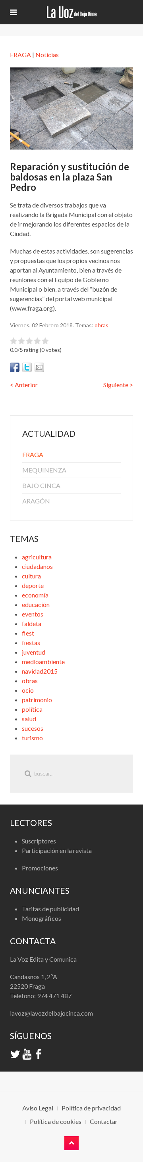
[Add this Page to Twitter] (27, 367)
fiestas (31, 642)
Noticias (47, 54)
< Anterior (24, 384)
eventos (32, 614)
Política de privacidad (91, 1108)
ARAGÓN (36, 501)
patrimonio (37, 699)
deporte (33, 585)
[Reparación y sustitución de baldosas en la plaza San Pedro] (71, 107)
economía (35, 595)
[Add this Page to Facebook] (14, 367)
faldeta (31, 623)
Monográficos (41, 918)
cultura (31, 576)
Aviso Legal (37, 1108)
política (32, 709)
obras (101, 325)
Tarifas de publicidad (50, 908)
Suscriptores (39, 841)
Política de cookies (55, 1121)
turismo (32, 737)
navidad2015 (40, 671)
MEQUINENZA (44, 470)
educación (36, 604)
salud (29, 718)
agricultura (37, 557)
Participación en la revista (57, 850)
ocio (28, 690)
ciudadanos (37, 566)
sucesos (32, 728)
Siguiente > (118, 384)
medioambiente (43, 661)
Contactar (104, 1121)
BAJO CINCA (41, 485)
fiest (28, 633)
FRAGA (20, 54)
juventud (33, 652)
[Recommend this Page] (39, 367)
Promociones (40, 868)
